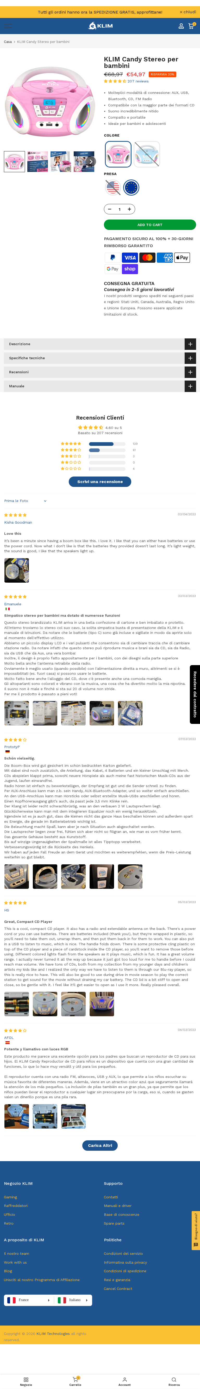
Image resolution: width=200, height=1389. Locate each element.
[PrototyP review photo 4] (101, 876)
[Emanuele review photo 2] (45, 713)
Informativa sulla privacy (125, 1262)
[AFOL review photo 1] (16, 1116)
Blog (8, 1271)
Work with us (15, 1262)
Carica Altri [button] (100, 1145)
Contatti (111, 1197)
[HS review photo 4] (101, 1004)
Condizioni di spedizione (125, 1271)
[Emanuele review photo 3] (73, 713)
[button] (14, 161)
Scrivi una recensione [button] (100, 481)
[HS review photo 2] (45, 1004)
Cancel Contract (118, 1289)
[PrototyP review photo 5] (130, 876)
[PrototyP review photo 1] (16, 876)
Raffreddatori (16, 1206)
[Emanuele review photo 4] (101, 713)
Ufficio (9, 1214)
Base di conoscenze (121, 1214)
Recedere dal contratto (195, 694)
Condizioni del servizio (123, 1253)
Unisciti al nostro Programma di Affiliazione (42, 1280)
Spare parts (114, 1223)
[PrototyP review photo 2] (45, 876)
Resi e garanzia (117, 1280)
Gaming (10, 1197)
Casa (8, 42)
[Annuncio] (100, 12)
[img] (15, 515)
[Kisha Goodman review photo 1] (16, 570)
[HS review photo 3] (73, 1004)
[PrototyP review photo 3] (73, 876)
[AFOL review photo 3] (73, 1116)
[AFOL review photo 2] (45, 1116)
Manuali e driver (118, 1206)
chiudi (13, 12)
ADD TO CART (150, 225)
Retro (9, 1223)
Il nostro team (16, 1253)
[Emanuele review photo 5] (130, 713)
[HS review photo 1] (16, 1004)
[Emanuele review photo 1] (16, 713)
